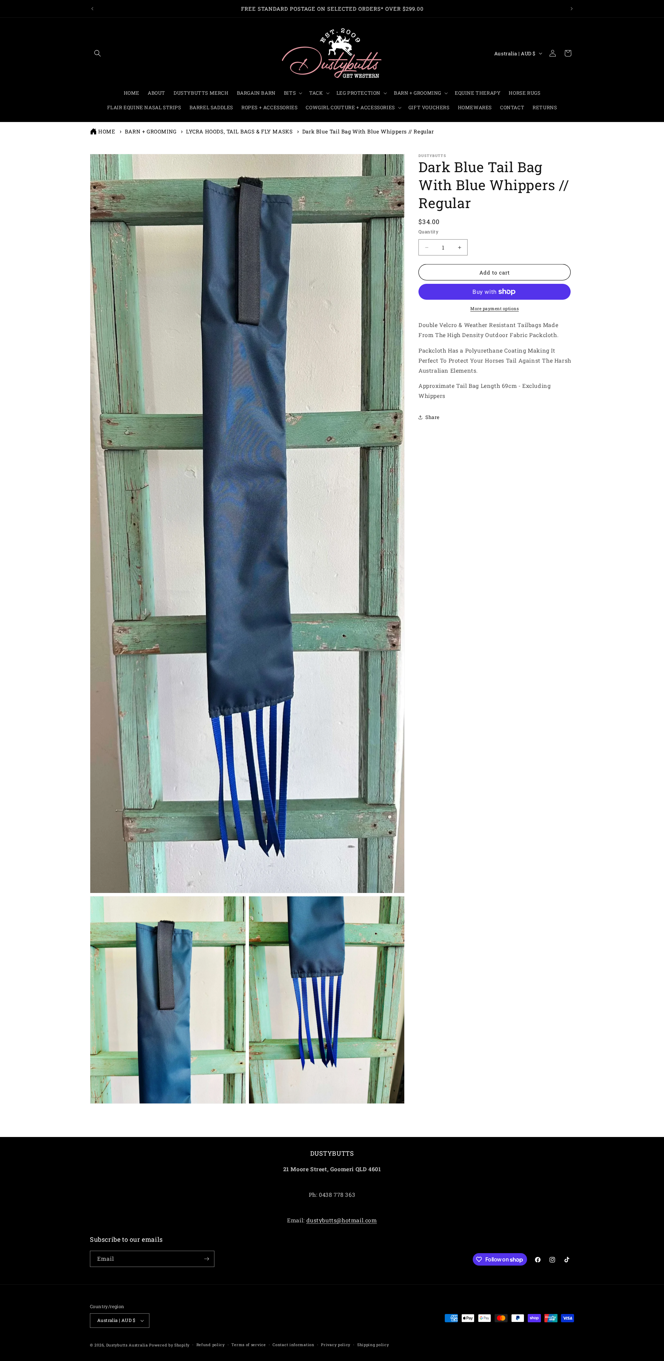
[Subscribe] (206, 1259)
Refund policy (210, 1344)
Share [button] (432, 417)
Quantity (428, 232)
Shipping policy (373, 1344)
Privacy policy (335, 1344)
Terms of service (248, 1344)
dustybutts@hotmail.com (341, 1220)
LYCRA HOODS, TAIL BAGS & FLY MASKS (239, 131)
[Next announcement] (571, 8)
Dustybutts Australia (127, 1345)
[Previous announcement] (92, 8)
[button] (97, 53)
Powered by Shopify (169, 1345)
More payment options (494, 308)
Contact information (293, 1344)
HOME (106, 131)
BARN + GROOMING (151, 131)
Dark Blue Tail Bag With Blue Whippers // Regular (368, 131)
